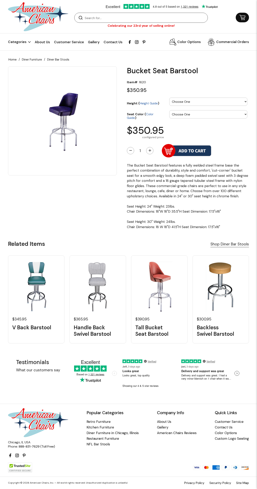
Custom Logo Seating (232, 438)
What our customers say (38, 370)
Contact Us (113, 42)
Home (12, 60)
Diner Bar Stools (58, 60)
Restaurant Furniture (103, 438)
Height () (143, 103)
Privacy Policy (194, 483)
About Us (42, 42)
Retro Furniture (99, 421)
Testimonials (32, 362)
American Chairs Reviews (177, 433)
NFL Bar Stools (98, 444)
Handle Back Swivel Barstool (92, 330)
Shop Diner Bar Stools (229, 244)
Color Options (189, 42)
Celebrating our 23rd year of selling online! (141, 26)
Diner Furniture (32, 60)
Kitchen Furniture (100, 427)
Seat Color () (140, 115)
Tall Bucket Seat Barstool (151, 330)
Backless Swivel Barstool (215, 330)
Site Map (242, 483)
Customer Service (69, 42)
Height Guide (149, 103)
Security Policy (220, 483)
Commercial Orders (232, 42)
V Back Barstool (31, 327)
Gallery (94, 42)
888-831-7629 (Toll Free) (37, 446)
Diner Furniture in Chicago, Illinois (113, 433)
